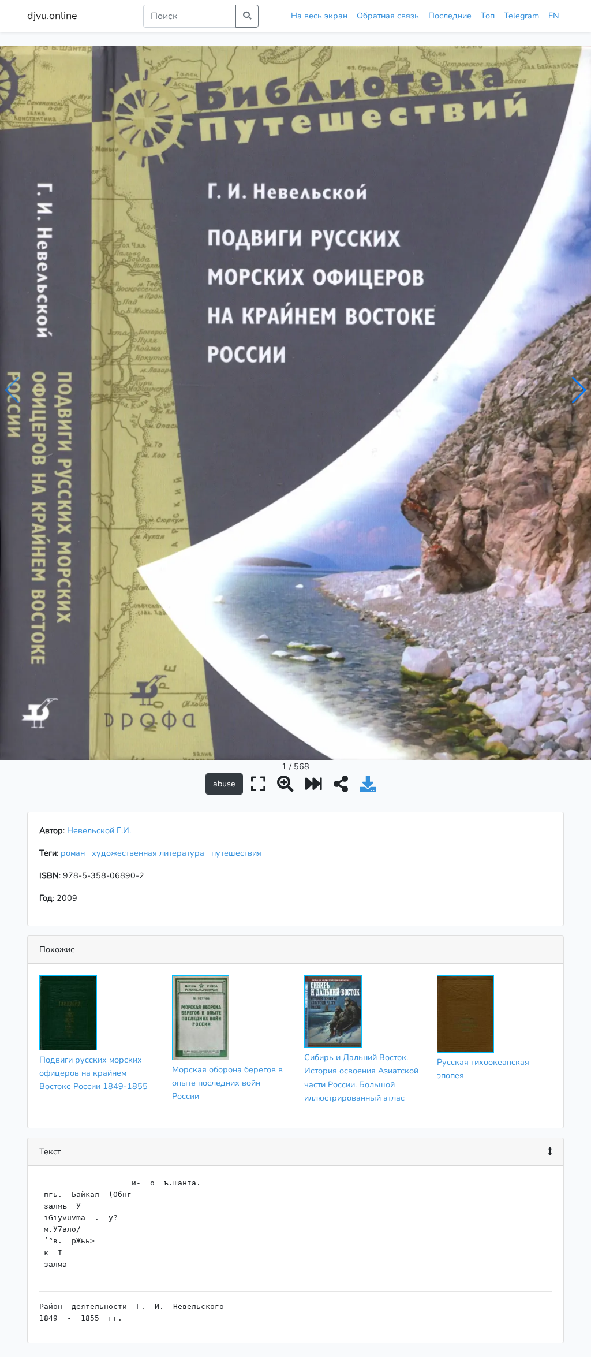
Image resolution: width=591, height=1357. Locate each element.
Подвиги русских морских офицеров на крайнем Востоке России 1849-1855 (93, 1073)
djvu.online (52, 16)
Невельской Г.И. (99, 830)
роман (75, 853)
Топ (488, 15)
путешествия (238, 853)
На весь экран (319, 15)
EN (553, 15)
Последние (450, 15)
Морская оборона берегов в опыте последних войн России (227, 1083)
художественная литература (150, 853)
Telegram (521, 15)
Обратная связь (388, 15)
